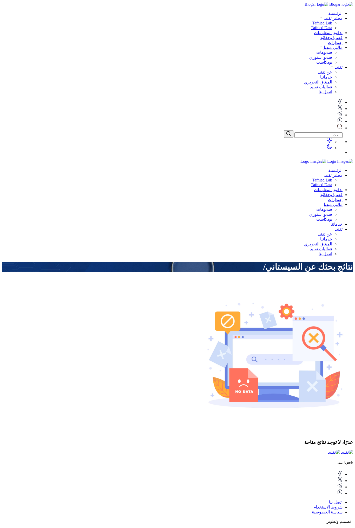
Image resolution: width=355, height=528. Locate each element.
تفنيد (338, 67)
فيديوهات (324, 209)
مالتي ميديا (333, 47)
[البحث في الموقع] (340, 128)
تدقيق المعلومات (328, 32)
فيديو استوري (320, 214)
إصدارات (335, 42)
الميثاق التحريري (318, 244)
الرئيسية (335, 13)
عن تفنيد (325, 234)
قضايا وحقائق (331, 37)
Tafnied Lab (322, 180)
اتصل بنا (325, 254)
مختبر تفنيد (333, 18)
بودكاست (324, 219)
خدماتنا (337, 224)
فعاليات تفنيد (321, 249)
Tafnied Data (321, 184)
